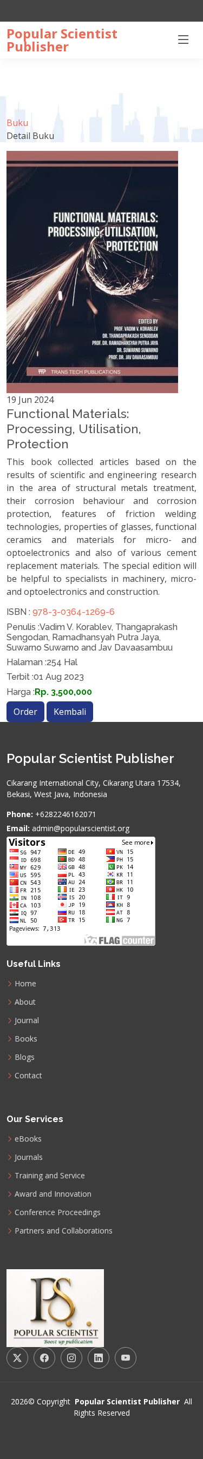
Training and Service (50, 1175)
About (25, 1002)
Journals (29, 1157)
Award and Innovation (53, 1194)
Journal (27, 1020)
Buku (17, 123)
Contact (28, 1075)
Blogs (25, 1057)
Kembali (70, 712)
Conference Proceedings (58, 1212)
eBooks (28, 1139)
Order (25, 712)
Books (26, 1039)
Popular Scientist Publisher (61, 40)
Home (25, 983)
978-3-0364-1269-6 (72, 612)
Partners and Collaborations (64, 1231)
